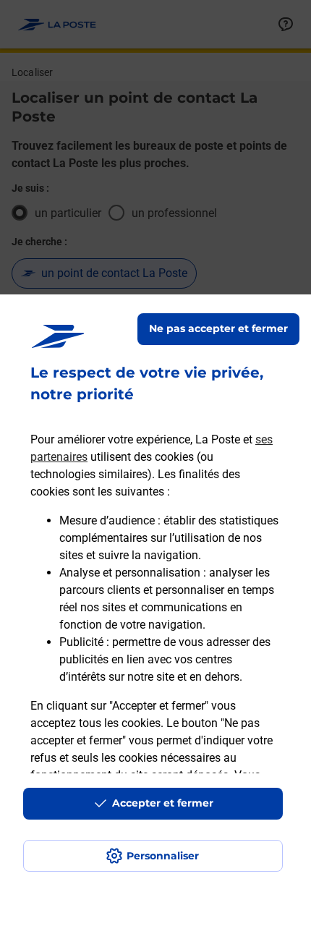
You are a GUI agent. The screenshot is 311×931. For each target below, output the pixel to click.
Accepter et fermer (162, 802)
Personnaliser (163, 855)
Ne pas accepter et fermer (218, 328)
